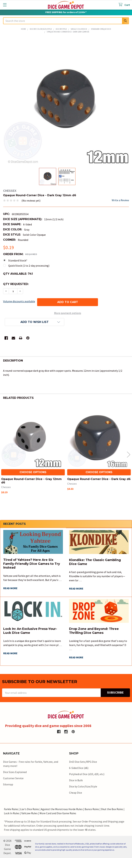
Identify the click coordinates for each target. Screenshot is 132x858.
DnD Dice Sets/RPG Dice (83, 761)
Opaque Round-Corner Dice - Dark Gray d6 (99, 479)
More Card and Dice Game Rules (58, 813)
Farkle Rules (11, 809)
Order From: (20, 254)
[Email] (13, 338)
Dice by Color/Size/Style (83, 786)
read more (10, 588)
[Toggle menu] (4, 4)
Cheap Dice (75, 792)
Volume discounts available (19, 301)
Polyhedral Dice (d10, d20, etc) (86, 774)
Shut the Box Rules (112, 809)
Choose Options (33, 472)
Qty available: (18, 273)
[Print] (21, 338)
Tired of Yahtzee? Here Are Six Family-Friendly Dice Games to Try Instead (31, 563)
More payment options (67, 313)
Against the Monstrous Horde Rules (62, 809)
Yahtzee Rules (29, 813)
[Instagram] (66, 732)
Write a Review (120, 200)
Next (128, 454)
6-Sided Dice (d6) (78, 768)
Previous (3, 454)
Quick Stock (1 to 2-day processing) (28, 265)
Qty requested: (16, 284)
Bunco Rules (92, 809)
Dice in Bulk (76, 780)
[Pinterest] (28, 338)
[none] (66, 101)
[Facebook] (6, 338)
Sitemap (8, 784)
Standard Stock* (17, 260)
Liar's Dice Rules (29, 809)
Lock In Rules (11, 813)
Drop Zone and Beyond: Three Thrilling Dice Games (94, 631)
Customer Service (13, 778)
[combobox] (66, 20)
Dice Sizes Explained (15, 772)
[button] (34, 322)
